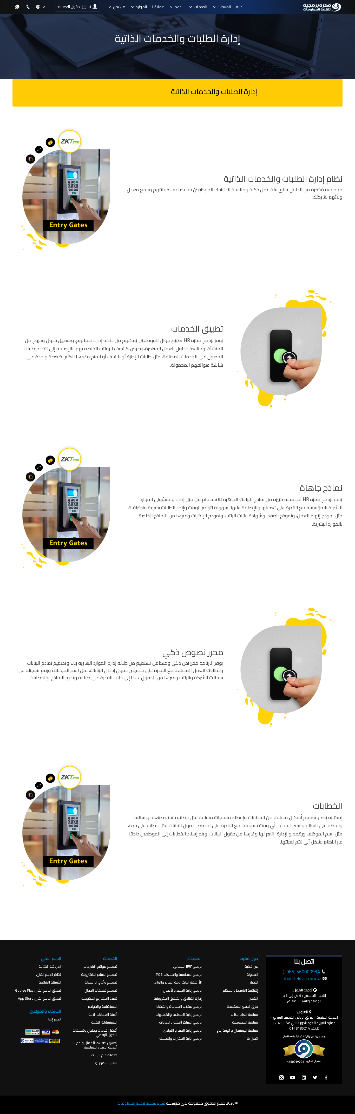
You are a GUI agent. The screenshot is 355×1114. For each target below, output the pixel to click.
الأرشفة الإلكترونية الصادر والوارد (178, 982)
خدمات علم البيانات (104, 1055)
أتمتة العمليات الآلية (102, 1014)
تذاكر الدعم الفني (48, 974)
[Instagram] (281, 1078)
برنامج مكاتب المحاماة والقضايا (179, 1006)
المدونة (252, 974)
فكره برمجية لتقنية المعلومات (141, 1103)
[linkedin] (303, 1078)
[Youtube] (292, 1078)
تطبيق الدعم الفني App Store (39, 998)
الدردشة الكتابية (49, 966)
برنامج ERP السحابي (187, 966)
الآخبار (254, 982)
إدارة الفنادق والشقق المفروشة (178, 998)
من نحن (119, 7)
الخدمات (200, 7)
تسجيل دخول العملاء (75, 6)
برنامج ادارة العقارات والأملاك (180, 1038)
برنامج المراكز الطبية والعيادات (180, 1022)
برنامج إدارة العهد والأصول (182, 990)
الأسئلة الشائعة (50, 982)
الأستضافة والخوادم (102, 1006)
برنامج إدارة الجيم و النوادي (182, 1030)
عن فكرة (251, 966)
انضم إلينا (54, 1019)
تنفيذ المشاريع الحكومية (99, 998)
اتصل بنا (252, 1038)
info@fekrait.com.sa (301, 978)
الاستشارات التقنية (104, 1022)
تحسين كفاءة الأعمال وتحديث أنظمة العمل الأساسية (95, 1045)
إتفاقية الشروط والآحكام (240, 990)
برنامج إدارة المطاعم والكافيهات (178, 1014)
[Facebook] (326, 1078)
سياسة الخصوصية (245, 1022)
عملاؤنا (158, 7)
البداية (241, 7)
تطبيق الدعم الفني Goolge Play (38, 990)
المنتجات (224, 7)
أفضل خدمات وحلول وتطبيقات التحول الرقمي (95, 1032)
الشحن (253, 998)
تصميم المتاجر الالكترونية (99, 974)
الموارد (141, 7)
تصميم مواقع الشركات (100, 966)
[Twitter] (315, 1078)
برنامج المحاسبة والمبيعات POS (179, 974)
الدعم (178, 7)
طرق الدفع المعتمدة (242, 1006)
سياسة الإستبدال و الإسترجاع (237, 1030)
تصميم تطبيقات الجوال (100, 990)
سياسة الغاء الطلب (244, 1014)
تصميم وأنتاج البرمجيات (100, 982)
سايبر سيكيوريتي (105, 1063)
